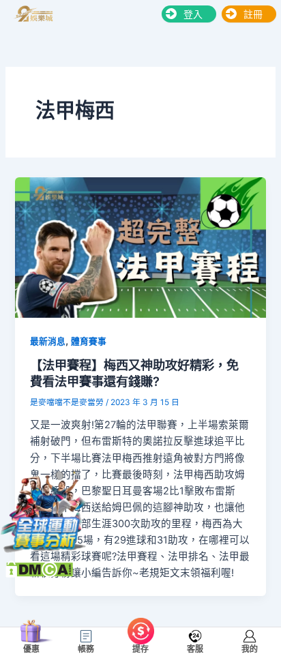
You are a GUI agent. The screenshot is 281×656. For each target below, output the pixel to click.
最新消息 (47, 341)
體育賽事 (88, 341)
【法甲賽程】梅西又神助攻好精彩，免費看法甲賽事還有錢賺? (134, 373)
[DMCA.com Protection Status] (39, 568)
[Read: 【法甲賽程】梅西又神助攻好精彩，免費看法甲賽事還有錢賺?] (140, 247)
